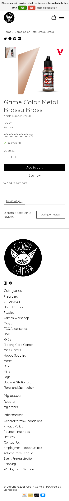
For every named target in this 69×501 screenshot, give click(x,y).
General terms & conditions (23, 421)
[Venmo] (42, 495)
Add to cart (34, 167)
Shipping (10, 464)
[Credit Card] (24, 495)
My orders (11, 407)
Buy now (35, 175)
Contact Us (12, 442)
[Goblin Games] (9, 17)
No (31, 8)
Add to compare (17, 182)
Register (10, 402)
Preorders (11, 296)
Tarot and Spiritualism (19, 388)
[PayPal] (30, 495)
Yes (23, 8)
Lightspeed (10, 489)
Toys (7, 377)
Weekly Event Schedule (20, 469)
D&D (7, 334)
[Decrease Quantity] (7, 157)
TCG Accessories (16, 329)
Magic (8, 323)
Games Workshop (16, 318)
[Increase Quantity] (15, 157)
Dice (7, 366)
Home (7, 31)
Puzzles (9, 312)
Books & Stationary (17, 382)
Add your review (50, 214)
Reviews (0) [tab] (14, 201)
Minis (7, 371)
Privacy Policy (13, 426)
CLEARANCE (12, 302)
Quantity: (9, 150)
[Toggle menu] (61, 17)
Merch (8, 361)
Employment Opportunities (23, 448)
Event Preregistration (19, 458)
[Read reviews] (16, 135)
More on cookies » (47, 8)
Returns (9, 437)
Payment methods (17, 432)
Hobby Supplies (15, 355)
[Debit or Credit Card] (36, 495)
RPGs (7, 339)
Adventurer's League (18, 453)
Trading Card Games (18, 345)
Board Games (13, 307)
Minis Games (12, 350)
